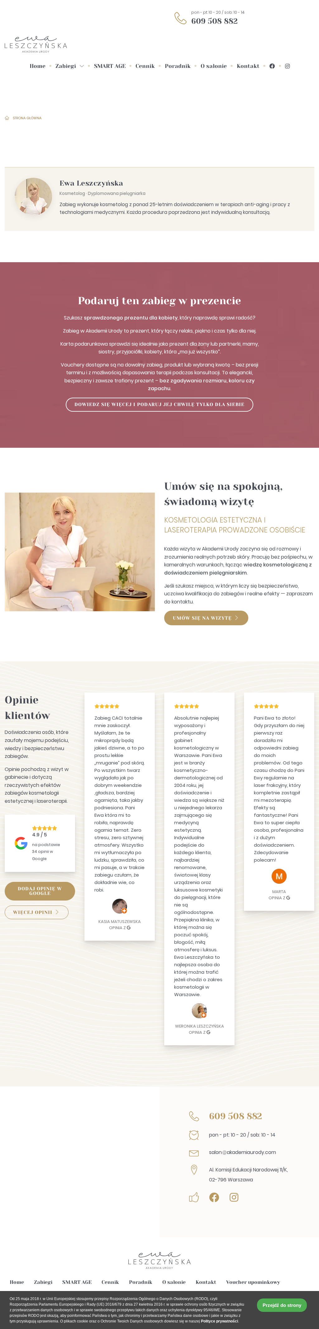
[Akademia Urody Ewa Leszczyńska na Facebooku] (272, 66)
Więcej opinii (32, 912)
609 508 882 (214, 21)
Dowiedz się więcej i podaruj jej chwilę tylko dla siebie (159, 404)
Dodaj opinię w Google (40, 891)
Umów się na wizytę (202, 618)
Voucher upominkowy (253, 1282)
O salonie (174, 1282)
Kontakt (206, 1282)
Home (17, 1282)
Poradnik (140, 1282)
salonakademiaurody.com (242, 1152)
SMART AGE (77, 1282)
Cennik (110, 1282)
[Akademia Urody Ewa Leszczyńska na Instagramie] (287, 66)
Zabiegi (43, 1282)
